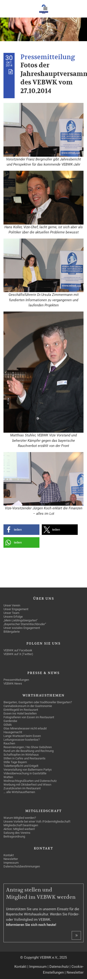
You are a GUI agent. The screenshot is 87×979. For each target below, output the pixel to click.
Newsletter (75, 972)
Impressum (38, 966)
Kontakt (20, 966)
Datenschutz (59, 966)
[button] (21, 529)
